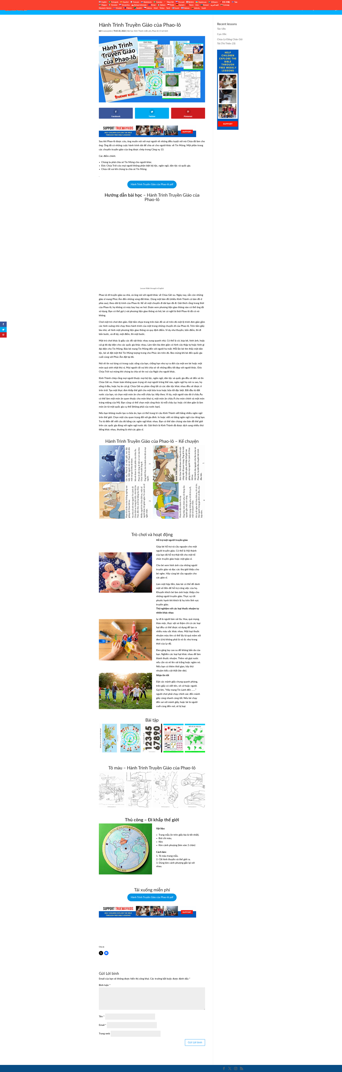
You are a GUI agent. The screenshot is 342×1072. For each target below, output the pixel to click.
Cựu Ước (275, 9)
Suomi (176, 8)
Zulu (197, 5)
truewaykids (107, 31)
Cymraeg (226, 5)
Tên (101, 1016)
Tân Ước (287, 9)
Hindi (156, 8)
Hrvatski (119, 8)
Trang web (104, 1033)
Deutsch (181, 5)
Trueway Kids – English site (307, 9)
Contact (328, 9)
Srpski (204, 8)
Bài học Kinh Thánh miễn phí (139, 31)
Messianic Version (105, 8)
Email (102, 1025)
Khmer (153, 5)
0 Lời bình (164, 31)
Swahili (139, 8)
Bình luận (104, 985)
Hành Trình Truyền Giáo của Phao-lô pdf (152, 184)
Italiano (162, 5)
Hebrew (187, 8)
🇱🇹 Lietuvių (196, 8)
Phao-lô (155, 31)
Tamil (168, 8)
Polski (172, 5)
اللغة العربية (215, 5)
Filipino (129, 8)
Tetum (191, 5)
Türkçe (162, 8)
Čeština (149, 8)
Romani (206, 5)
